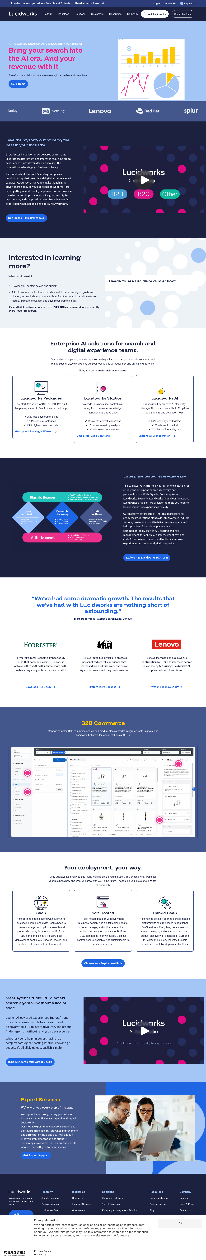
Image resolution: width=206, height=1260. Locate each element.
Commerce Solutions (112, 1198)
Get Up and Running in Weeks (26, 217)
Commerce (77, 1198)
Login (156, 3)
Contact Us (170, 3)
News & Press (187, 1204)
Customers (97, 14)
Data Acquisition (50, 1204)
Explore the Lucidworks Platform (147, 557)
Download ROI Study (38, 686)
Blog (152, 1210)
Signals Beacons (50, 1198)
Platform (47, 14)
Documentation (158, 1204)
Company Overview (138, 25)
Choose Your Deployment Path (103, 963)
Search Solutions (111, 1204)
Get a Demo (18, 84)
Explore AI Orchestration (154, 435)
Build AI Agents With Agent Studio (30, 1061)
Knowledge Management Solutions (120, 1210)
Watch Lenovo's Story (165, 686)
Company (132, 14)
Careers (184, 1198)
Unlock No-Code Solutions (93, 435)
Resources (115, 14)
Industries (63, 14)
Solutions (80, 14)
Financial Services (81, 1204)
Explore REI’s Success (102, 686)
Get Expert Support (36, 1155)
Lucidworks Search (51, 1210)
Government (78, 1210)
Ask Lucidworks (157, 14)
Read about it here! (87, 3)
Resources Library (159, 1198)
